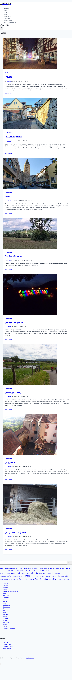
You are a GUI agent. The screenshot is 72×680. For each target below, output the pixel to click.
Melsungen (8, 76)
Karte (5, 12)
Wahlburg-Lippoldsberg (13, 392)
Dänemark (41, 568)
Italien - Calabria (6, 570)
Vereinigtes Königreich (9, 628)
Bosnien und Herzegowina (10, 591)
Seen (37, 579)
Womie (5, 14)
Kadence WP (30, 658)
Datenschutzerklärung (10, 22)
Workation (66, 579)
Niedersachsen (39, 576)
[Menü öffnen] (1, 28)
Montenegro (6, 605)
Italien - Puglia (61, 570)
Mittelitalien (20, 576)
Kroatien (5, 601)
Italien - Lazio (37, 570)
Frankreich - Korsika (53, 568)
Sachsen (8, 579)
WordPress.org (7, 648)
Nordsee (61, 576)
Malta (4, 603)
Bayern (21, 568)
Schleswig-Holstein (26, 579)
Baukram (5, 587)
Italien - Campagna (16, 570)
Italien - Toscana (36, 573)
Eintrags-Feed (7, 644)
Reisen (5, 616)
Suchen (2, 560)
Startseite (6, 8)
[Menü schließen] (0, 664)
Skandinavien (45, 579)
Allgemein (5, 585)
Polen (4, 612)
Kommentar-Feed (8, 646)
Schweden (6, 618)
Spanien (5, 624)
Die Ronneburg (10, 462)
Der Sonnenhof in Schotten (16, 532)
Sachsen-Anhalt (14, 579)
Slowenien (6, 622)
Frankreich (6, 597)
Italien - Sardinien (5, 573)
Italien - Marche (55, 570)
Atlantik (2, 568)
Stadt (54, 579)
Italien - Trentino (47, 573)
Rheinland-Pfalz (3, 579)
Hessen (62, 568)
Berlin (28, 568)
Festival (45, 568)
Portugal (5, 614)
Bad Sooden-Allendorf (13, 136)
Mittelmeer (28, 576)
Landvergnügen (56, 573)
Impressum (7, 18)
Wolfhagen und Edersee (14, 322)
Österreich (6, 610)
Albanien (5, 583)
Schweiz (5, 620)
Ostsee (67, 576)
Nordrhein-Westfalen (51, 576)
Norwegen (6, 609)
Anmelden (6, 642)
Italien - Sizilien (16, 573)
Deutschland (8, 73)
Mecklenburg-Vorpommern (9, 576)
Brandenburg (34, 568)
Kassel (7, 196)
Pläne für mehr (8, 20)
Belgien (5, 589)
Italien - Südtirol (25, 573)
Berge (25, 568)
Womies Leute (8, 16)
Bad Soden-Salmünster (13, 256)
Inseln (67, 568)
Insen (1, 570)
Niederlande (6, 607)
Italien (4, 599)
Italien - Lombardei (47, 570)
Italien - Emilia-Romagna (28, 570)
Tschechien (6, 626)
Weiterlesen (9, 93)
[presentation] (37, 54)
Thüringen (60, 579)
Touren (5, 10)
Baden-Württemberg (11, 568)
